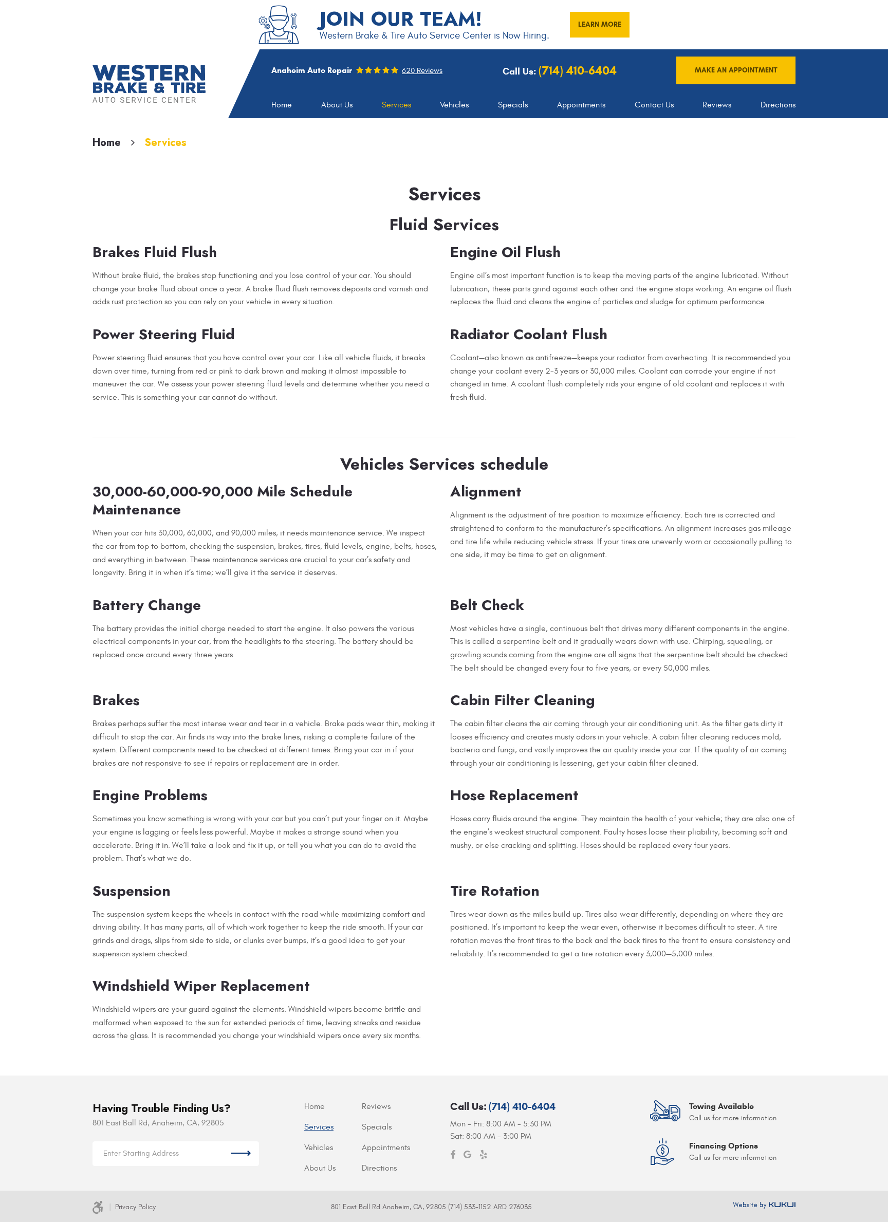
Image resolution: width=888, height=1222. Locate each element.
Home (281, 104)
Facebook (452, 1155)
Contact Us (654, 104)
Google (467, 1155)
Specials (513, 104)
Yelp (483, 1155)
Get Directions (241, 1153)
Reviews (716, 104)
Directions (778, 104)
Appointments (581, 104)
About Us (337, 104)
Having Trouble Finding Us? (161, 1108)
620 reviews (422, 71)
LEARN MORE (599, 24)
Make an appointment (736, 70)
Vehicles (454, 104)
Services (396, 104)
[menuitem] (281, 104)
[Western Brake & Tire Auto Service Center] (149, 84)
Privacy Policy (135, 1206)
